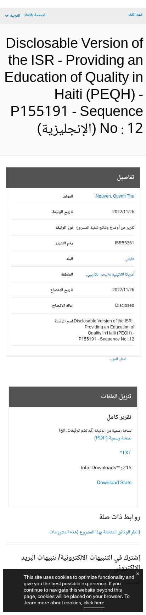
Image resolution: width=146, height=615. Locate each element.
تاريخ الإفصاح (61, 290)
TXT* (125, 453)
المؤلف (67, 197)
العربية (15, 16)
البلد (69, 259)
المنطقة (67, 275)
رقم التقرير (64, 243)
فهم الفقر (135, 14)
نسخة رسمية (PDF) (112, 438)
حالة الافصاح (62, 306)
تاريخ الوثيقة (62, 212)
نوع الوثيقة (64, 228)
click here (94, 603)
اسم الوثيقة (64, 321)
